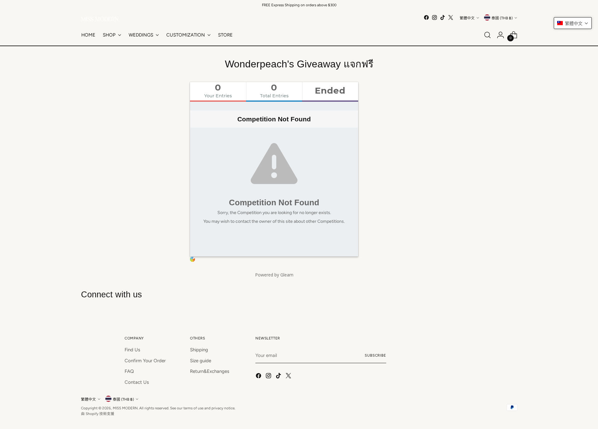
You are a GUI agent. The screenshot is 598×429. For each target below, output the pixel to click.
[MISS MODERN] (99, 19)
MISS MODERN (125, 408)
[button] (572, 23)
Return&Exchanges (209, 371)
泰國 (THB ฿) (502, 18)
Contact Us (137, 382)
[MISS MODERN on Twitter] (450, 17)
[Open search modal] (487, 35)
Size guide (200, 360)
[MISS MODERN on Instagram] (434, 17)
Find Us (132, 350)
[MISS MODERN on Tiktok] (442, 17)
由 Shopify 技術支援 (97, 414)
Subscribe (375, 355)
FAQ (129, 371)
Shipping (199, 350)
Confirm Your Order (145, 360)
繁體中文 (467, 18)
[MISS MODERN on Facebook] (426, 17)
